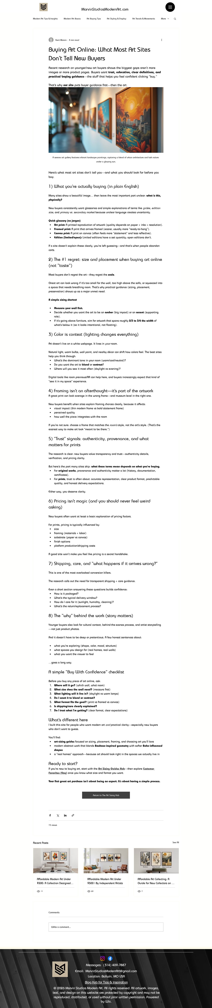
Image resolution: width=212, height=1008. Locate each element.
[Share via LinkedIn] (65, 815)
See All (176, 842)
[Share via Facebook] (50, 815)
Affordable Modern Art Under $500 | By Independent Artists (105, 881)
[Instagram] (102, 958)
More (163, 18)
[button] (175, 18)
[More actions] (161, 40)
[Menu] (170, 7)
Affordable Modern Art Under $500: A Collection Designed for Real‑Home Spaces (54, 881)
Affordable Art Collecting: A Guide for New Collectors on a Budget (155, 881)
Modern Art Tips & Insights (45, 18)
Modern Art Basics (72, 18)
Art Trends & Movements (143, 18)
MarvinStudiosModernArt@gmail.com (111, 971)
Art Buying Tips (94, 18)
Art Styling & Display (116, 18)
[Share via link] (72, 815)
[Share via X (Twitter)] (57, 815)
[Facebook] (110, 958)
